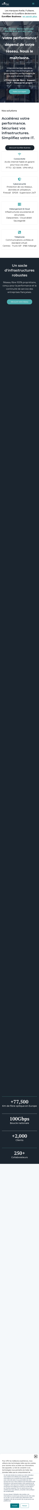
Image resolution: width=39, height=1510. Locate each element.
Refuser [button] (24, 1506)
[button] (36, 1456)
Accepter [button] (14, 1506)
